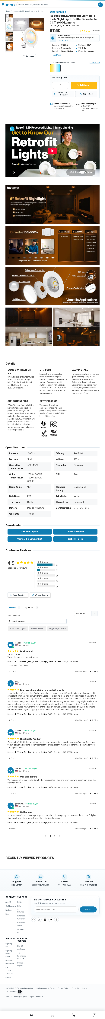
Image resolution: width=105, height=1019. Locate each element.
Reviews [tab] (12, 607)
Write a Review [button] (41, 595)
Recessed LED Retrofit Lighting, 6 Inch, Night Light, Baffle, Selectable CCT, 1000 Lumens (43, 661)
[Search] (100, 4)
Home (7, 11)
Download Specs (29, 532)
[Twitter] (39, 919)
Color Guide (95, 62)
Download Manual (75, 532)
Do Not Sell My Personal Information (19, 988)
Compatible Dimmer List (29, 539)
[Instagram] (45, 919)
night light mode (57, 628)
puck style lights (18, 628)
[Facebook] (33, 919)
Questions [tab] (29, 607)
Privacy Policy (63, 988)
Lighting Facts (75, 539)
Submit (88, 909)
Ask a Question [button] (19, 595)
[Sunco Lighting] (8, 5)
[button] (28, 33)
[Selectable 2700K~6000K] (55, 68)
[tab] (9, 18)
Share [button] (13, 671)
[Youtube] (50, 919)
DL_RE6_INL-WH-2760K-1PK (66, 26)
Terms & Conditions (79, 988)
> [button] (59, 836)
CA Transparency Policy (45, 988)
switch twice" (37, 628)
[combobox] (57, 4)
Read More (56, 55)
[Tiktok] (56, 919)
